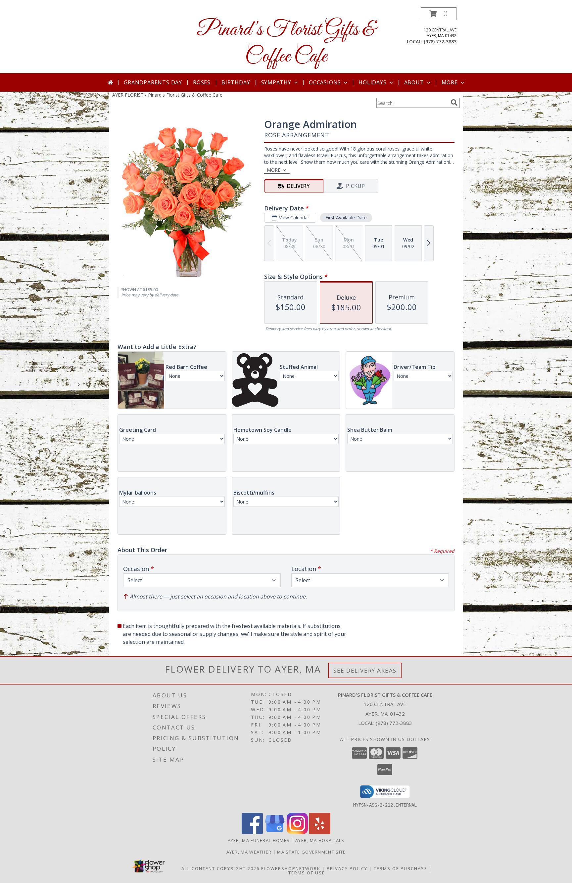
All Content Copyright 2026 (220, 868)
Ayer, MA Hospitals (319, 840)
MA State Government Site (311, 852)
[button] (438, 13)
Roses (202, 82)
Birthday (235, 82)
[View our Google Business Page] (274, 832)
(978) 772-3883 (440, 41)
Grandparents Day (153, 82)
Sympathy (276, 82)
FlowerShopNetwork (290, 868)
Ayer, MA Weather (249, 852)
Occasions (325, 82)
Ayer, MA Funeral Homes (259, 840)
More (450, 82)
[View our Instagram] (297, 832)
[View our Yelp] (319, 832)
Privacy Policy (347, 868)
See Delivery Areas (365, 670)
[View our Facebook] (252, 832)
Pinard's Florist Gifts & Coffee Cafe (286, 43)
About (414, 82)
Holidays (372, 82)
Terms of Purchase (400, 868)
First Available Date (346, 217)
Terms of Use (306, 873)
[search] (454, 102)
